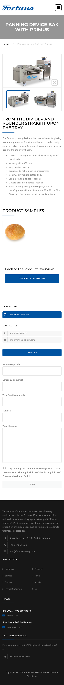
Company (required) (12, 379)
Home (5, 44)
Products (39, 568)
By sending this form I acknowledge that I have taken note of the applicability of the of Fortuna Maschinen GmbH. (31, 472)
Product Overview (32, 278)
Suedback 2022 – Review (17, 622)
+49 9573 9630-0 (18, 333)
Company (9, 568)
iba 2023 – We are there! (16, 610)
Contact (8, 582)
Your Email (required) (13, 395)
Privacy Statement (13, 588)
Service (8, 575)
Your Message (9, 426)
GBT (37, 588)
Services (32, 352)
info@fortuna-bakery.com (22, 339)
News (37, 575)
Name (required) (11, 364)
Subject (6, 410)
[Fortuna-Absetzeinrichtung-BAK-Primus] (18, 99)
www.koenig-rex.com (20, 656)
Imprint (38, 582)
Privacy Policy (51, 472)
